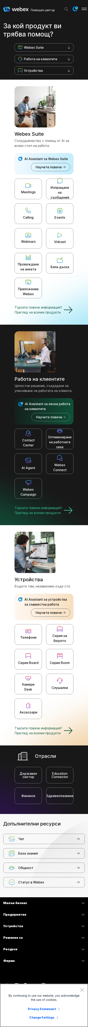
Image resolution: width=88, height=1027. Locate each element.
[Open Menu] (84, 9)
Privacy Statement (42, 1009)
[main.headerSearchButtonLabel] (66, 8)
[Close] (82, 990)
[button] (75, 9)
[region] (44, 1005)
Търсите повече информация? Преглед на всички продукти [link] (38, 309)
